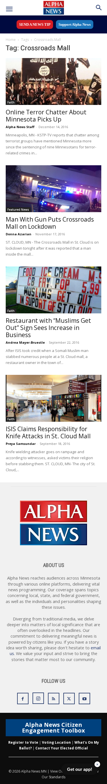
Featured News (18, 210)
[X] (69, 698)
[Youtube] (84, 698)
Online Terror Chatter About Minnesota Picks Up (46, 115)
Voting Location (56, 742)
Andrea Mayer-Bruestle (25, 342)
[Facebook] (23, 698)
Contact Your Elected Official (61, 748)
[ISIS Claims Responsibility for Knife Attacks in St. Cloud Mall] (53, 398)
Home (11, 39)
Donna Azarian (18, 234)
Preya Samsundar (21, 443)
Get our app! (79, 769)
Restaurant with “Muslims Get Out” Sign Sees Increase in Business (48, 328)
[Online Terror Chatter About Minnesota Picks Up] (53, 81)
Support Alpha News (74, 24)
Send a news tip (35, 24)
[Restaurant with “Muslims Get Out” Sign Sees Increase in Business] (53, 289)
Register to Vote (23, 742)
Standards (57, 777)
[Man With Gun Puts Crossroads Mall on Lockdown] (53, 188)
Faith (11, 102)
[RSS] (53, 698)
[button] (9, 9)
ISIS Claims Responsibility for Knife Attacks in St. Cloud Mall (48, 432)
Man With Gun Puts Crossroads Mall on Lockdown (50, 222)
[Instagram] (38, 698)
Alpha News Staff (20, 127)
